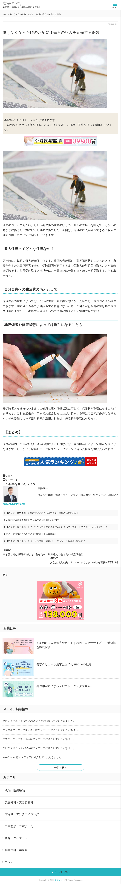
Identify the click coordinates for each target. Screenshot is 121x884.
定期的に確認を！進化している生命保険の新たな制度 (32, 520)
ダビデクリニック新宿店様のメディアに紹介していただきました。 (40, 748)
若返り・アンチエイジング (22, 814)
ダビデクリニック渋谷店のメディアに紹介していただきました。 (39, 721)
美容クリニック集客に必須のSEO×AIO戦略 (64, 664)
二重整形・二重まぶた (19, 826)
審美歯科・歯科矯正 (17, 850)
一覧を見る (60, 767)
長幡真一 (43, 488)
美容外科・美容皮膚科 (19, 802)
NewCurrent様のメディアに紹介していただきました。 (33, 757)
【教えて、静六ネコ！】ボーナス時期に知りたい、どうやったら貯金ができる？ (45, 541)
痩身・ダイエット (16, 838)
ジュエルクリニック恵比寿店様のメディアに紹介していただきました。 (43, 730)
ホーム (5, 14)
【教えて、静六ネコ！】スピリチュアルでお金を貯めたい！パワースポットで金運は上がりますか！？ (56, 527)
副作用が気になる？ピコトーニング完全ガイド (66, 686)
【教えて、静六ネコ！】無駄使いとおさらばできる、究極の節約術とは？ (44, 513)
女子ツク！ (59, 880)
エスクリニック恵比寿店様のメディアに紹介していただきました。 (40, 739)
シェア (9, 475)
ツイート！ (11, 479)
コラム (9, 862)
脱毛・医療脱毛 (15, 790)
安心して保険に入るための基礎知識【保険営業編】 (31, 534)
